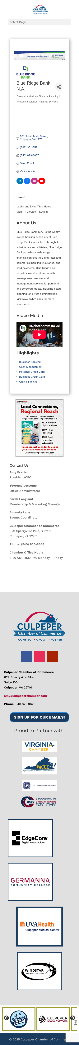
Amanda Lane (20, 512)
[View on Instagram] (34, 183)
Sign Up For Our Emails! (39, 717)
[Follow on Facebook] (26, 656)
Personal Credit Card (32, 371)
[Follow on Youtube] (52, 656)
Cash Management (30, 366)
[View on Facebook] (27, 183)
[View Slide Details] (39, 428)
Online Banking (28, 381)
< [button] (7, 1018)
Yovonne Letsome (23, 485)
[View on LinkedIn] (19, 183)
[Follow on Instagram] (39, 656)
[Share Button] (59, 87)
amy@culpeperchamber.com (25, 696)
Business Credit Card (32, 376)
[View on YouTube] (41, 183)
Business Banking (30, 361)
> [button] (72, 1018)
